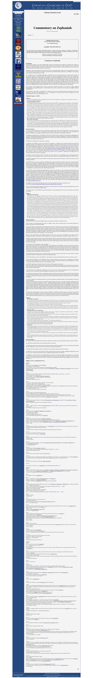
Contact (49, 673)
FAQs (53, 8)
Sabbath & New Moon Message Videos (18, 19)
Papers (33, 8)
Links (67, 8)
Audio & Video (40, 8)
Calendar (59, 8)
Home (71, 8)
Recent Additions (18, 15)
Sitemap (58, 673)
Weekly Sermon (18, 22)
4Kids (63, 8)
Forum (52, 673)
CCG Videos (18, 25)
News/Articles (48, 8)
